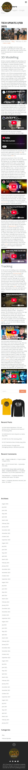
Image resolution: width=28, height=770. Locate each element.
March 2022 (5, 677)
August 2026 (5, 504)
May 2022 (4, 670)
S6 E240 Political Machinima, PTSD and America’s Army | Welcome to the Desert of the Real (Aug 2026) (13, 429)
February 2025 (5, 562)
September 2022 (6, 657)
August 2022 (5, 661)
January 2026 (5, 526)
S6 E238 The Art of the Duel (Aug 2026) (12, 439)
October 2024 (5, 576)
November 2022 (6, 651)
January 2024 (5, 605)
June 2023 (4, 628)
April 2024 (4, 595)
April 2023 (4, 634)
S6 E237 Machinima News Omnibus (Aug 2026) (14, 442)
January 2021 (5, 723)
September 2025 (6, 540)
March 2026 (5, 520)
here (21, 152)
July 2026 (4, 507)
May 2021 (4, 710)
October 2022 (5, 654)
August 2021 (5, 700)
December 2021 (6, 687)
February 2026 (5, 523)
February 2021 (5, 719)
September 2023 (6, 618)
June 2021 (4, 706)
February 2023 (5, 641)
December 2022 (6, 647)
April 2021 (4, 713)
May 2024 (4, 592)
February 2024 (5, 602)
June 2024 (4, 589)
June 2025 (4, 549)
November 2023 (6, 612)
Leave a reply (6, 43)
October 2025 (5, 536)
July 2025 (4, 546)
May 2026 (4, 513)
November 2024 (6, 572)
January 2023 (5, 644)
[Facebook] (12, 761)
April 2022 (4, 674)
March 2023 (5, 638)
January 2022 (5, 683)
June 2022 (4, 667)
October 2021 (5, 693)
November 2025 (6, 533)
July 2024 (4, 585)
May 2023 (4, 631)
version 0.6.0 (4, 202)
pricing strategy (17, 273)
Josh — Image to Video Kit (9, 459)
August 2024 (5, 582)
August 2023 (5, 621)
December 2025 (6, 530)
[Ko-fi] (18, 761)
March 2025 (5, 559)
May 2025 (4, 553)
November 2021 (6, 690)
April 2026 (4, 517)
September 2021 (6, 697)
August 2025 (5, 543)
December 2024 (6, 569)
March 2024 (5, 598)
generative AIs (12, 226)
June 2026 (4, 510)
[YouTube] (15, 761)
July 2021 (4, 703)
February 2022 (5, 680)
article (7, 359)
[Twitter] (10, 761)
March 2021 (5, 716)
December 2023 (6, 608)
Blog (13, 41)
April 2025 (4, 556)
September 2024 (6, 579)
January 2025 (5, 566)
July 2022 (4, 664)
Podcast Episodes (6, 738)
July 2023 (4, 625)
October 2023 (5, 615)
